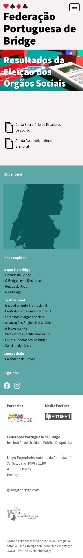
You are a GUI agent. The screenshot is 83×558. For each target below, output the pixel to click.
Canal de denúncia (18, 345)
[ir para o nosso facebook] (6, 385)
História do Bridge (18, 275)
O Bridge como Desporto (23, 280)
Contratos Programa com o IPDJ (28, 311)
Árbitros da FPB (16, 328)
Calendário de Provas (20, 359)
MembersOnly (42, 551)
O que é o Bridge (16, 269)
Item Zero (43, 546)
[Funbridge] (20, 418)
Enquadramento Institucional (26, 305)
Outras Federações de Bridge (26, 340)
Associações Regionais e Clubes (28, 322)
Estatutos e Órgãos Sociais (24, 317)
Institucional (14, 300)
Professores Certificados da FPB (29, 334)
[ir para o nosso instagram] (17, 385)
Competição (13, 353)
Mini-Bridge (13, 292)
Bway (10, 551)
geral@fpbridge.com (23, 490)
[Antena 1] (58, 416)
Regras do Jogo (16, 286)
